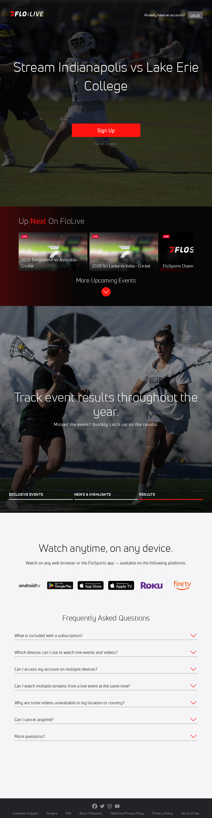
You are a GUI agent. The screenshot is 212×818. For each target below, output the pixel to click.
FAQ (68, 813)
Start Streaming (53, 257)
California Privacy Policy (127, 813)
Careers (52, 813)
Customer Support (26, 813)
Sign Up (106, 130)
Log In (195, 15)
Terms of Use (190, 813)
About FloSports (90, 813)
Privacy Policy (163, 813)
